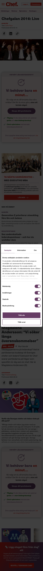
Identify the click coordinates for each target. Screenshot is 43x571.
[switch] (38, 292)
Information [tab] (21, 250)
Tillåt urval (21, 322)
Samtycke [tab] (7, 250)
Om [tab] (35, 250)
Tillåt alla (21, 315)
